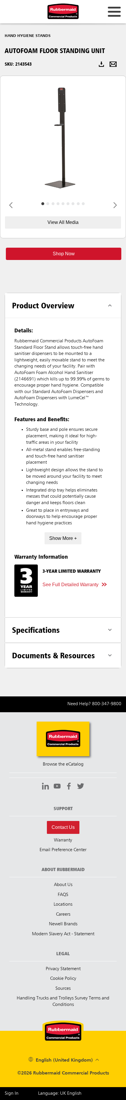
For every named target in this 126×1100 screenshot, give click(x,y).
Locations (63, 904)
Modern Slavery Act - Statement (63, 934)
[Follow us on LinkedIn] (45, 787)
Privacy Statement (63, 969)
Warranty (63, 840)
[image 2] (53, 203)
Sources (63, 988)
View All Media (63, 222)
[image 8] (83, 203)
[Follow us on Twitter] (80, 787)
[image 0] (42, 203)
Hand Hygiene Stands (28, 36)
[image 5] (68, 203)
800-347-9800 (106, 704)
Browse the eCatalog (63, 764)
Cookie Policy (63, 978)
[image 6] (72, 203)
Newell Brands (63, 924)
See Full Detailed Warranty (70, 584)
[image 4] (63, 203)
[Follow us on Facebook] (69, 787)
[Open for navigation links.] (114, 11)
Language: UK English (59, 1093)
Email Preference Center (63, 850)
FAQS (63, 894)
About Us (63, 885)
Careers (63, 914)
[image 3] (58, 203)
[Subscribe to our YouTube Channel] (57, 787)
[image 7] (78, 203)
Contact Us (63, 827)
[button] (63, 254)
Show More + (63, 538)
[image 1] (47, 203)
